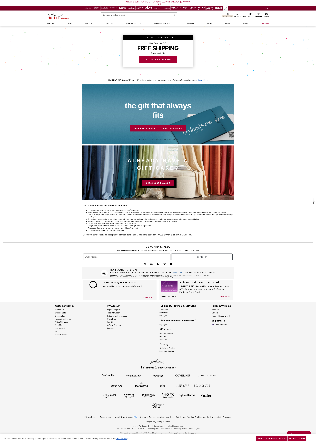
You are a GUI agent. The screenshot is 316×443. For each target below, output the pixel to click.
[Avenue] (116, 385)
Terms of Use (106, 417)
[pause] (156, 4)
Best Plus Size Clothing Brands (196, 417)
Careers (215, 313)
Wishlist (110, 322)
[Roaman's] (158, 375)
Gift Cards (165, 329)
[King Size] (206, 396)
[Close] (310, 438)
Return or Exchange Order (117, 316)
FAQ (56, 331)
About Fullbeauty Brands (221, 316)
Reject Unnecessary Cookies (271, 438)
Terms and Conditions (147, 139)
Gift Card (163, 336)
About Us (215, 310)
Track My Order (113, 313)
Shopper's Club (61, 334)
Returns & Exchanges (63, 319)
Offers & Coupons (114, 325)
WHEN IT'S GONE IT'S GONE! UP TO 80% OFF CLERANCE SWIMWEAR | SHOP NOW (158, 2)
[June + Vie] (183, 385)
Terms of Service (184, 433)
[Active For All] (129, 396)
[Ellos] (163, 385)
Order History (112, 319)
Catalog (163, 344)
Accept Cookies (297, 438)
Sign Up (202, 257)
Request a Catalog (166, 351)
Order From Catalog (167, 348)
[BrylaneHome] (187, 396)
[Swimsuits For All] (109, 396)
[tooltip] (87, 8)
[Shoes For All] (167, 396)
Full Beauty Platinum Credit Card (177, 305)
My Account (113, 305)
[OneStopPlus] (108, 375)
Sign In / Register (113, 310)
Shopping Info (60, 313)
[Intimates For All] (148, 396)
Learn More (203, 80)
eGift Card (163, 339)
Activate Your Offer (158, 59)
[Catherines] (182, 375)
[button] (158, 3)
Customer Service (65, 305)
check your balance (158, 183)
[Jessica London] (207, 375)
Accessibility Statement (222, 417)
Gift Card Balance (166, 333)
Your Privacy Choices (124, 417)
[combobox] (139, 14)
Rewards (110, 328)
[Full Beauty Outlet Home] (58, 16)
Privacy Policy (91, 417)
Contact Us (59, 310)
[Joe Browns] (141, 385)
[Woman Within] (133, 375)
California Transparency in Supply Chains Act (159, 417)
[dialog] (266, 8)
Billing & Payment (61, 322)
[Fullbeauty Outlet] (158, 405)
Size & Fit (58, 325)
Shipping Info (60, 316)
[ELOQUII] (202, 385)
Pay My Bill (163, 316)
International (60, 328)
